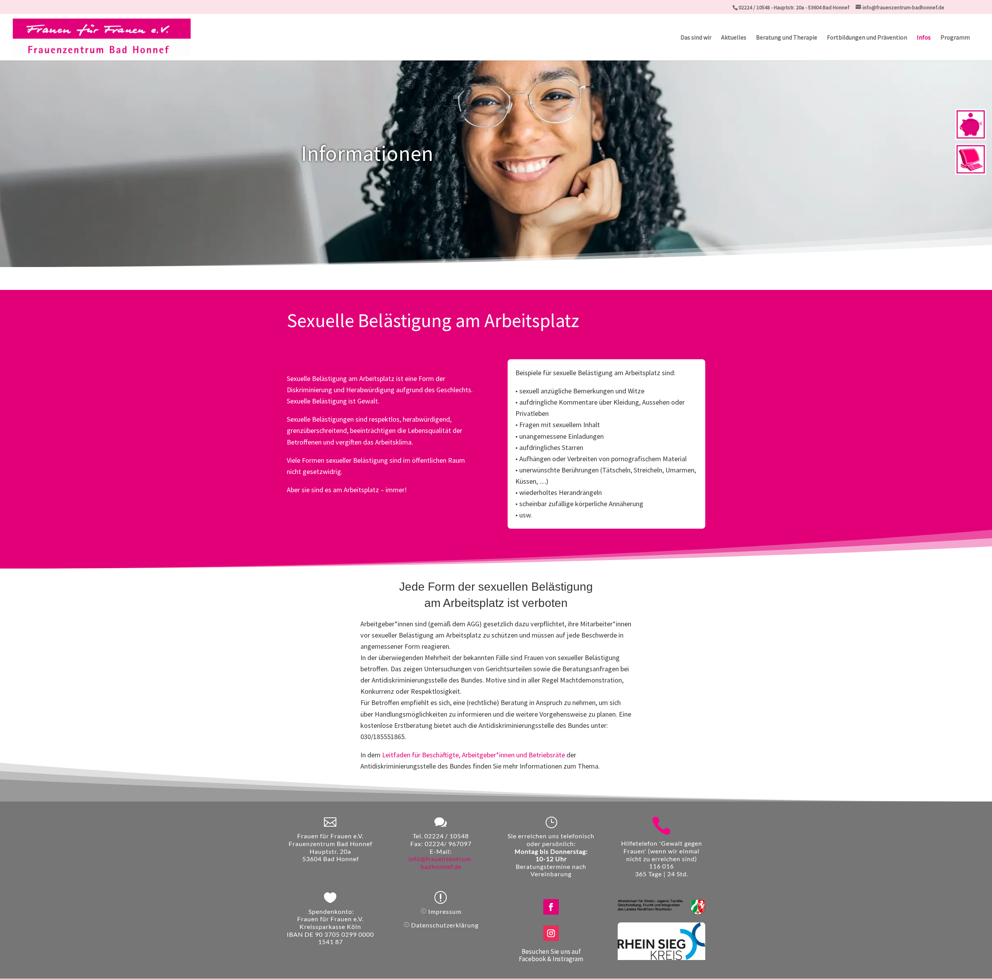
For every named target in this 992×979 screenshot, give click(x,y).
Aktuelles (733, 37)
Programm (955, 37)
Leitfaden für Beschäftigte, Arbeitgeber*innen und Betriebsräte (473, 754)
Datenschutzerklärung (445, 925)
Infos (924, 37)
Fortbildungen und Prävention (867, 37)
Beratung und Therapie (786, 37)
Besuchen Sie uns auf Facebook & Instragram (551, 955)
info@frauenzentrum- (441, 858)
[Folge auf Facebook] (551, 907)
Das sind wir (695, 37)
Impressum (445, 911)
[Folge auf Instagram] (551, 933)
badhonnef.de (441, 866)
